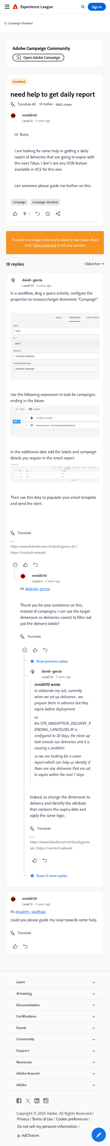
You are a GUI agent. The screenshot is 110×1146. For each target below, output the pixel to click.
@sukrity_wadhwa (30, 911)
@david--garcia (37, 588)
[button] (27, 104)
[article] (55, 423)
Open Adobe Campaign (41, 57)
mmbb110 (29, 115)
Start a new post (44, 245)
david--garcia (32, 280)
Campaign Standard (20, 23)
